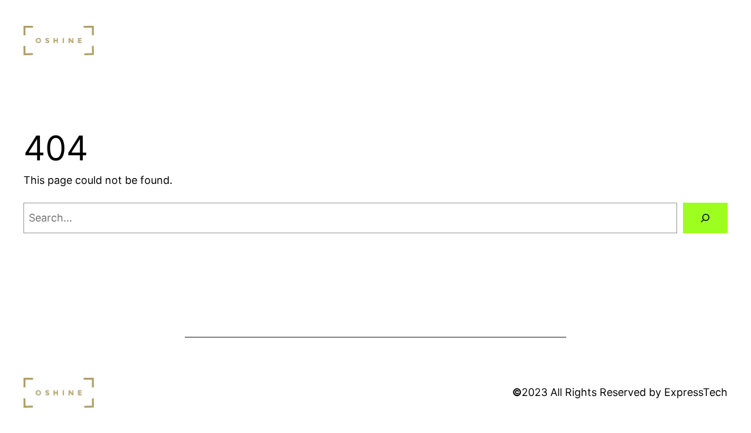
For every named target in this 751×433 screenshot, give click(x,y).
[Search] (705, 218)
